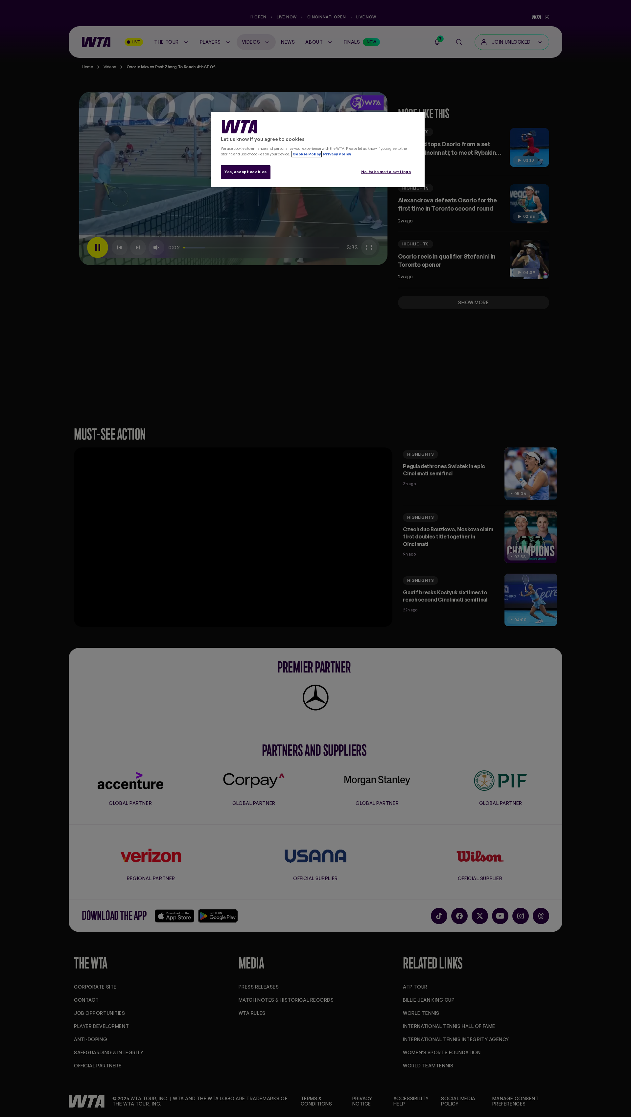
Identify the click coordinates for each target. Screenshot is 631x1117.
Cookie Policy (306, 154)
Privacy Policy (336, 154)
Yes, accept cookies (245, 172)
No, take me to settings (386, 172)
